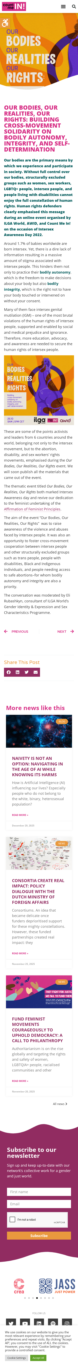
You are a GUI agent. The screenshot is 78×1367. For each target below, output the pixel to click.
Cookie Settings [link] (16, 1358)
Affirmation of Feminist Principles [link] (32, 509)
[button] (63, 6)
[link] (5, 23)
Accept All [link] (38, 1358)
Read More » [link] (20, 815)
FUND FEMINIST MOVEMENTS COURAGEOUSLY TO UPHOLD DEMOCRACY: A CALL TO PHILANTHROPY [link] (38, 1029)
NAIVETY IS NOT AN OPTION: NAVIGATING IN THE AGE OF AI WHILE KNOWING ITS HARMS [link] (37, 766)
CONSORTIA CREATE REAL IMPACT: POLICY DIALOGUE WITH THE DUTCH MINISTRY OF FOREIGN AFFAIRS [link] (38, 891)
